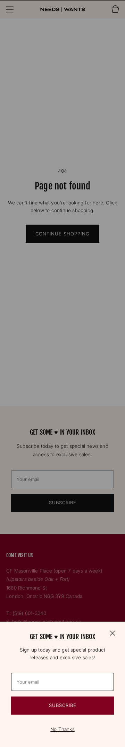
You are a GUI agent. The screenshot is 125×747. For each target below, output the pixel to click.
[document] (62, 684)
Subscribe (62, 705)
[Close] (112, 632)
